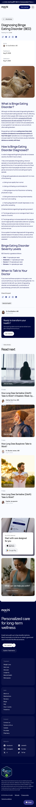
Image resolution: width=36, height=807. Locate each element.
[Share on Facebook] (6, 37)
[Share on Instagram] (12, 37)
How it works (7, 707)
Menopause (7, 678)
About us (6, 693)
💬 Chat (28, 802)
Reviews (6, 699)
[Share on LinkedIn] (16, 37)
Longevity (6, 672)
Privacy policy (25, 795)
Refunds (17, 795)
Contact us (6, 722)
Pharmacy (6, 733)
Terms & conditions (6, 799)
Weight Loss (7, 664)
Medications (7, 696)
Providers (6, 730)
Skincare (6, 670)
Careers (5, 728)
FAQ (4, 704)
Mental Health (7, 675)
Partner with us (8, 725)
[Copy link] (2, 37)
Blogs (5, 701)
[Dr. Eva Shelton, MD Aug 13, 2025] (3, 312)
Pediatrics (6, 709)
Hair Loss (6, 667)
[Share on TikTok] (9, 37)
